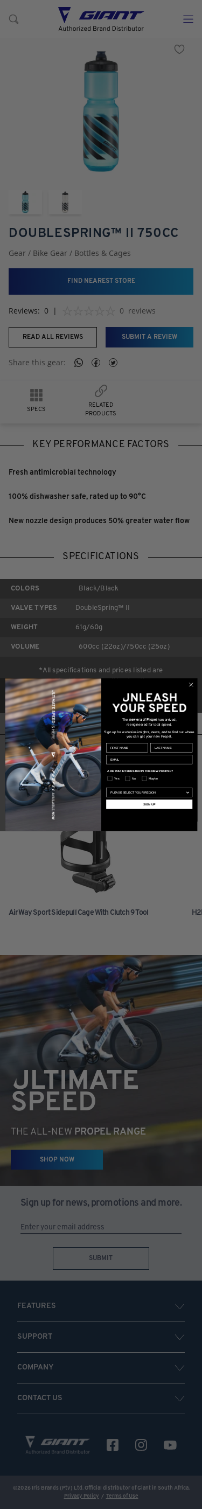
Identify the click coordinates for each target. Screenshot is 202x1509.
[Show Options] (187, 792)
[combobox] (147, 792)
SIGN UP (149, 803)
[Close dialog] (190, 684)
